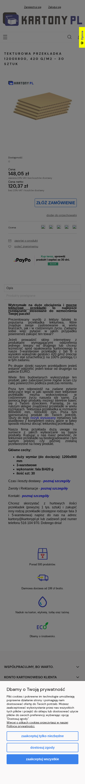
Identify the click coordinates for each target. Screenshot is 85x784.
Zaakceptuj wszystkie (42, 759)
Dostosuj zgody (42, 747)
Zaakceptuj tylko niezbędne (42, 736)
